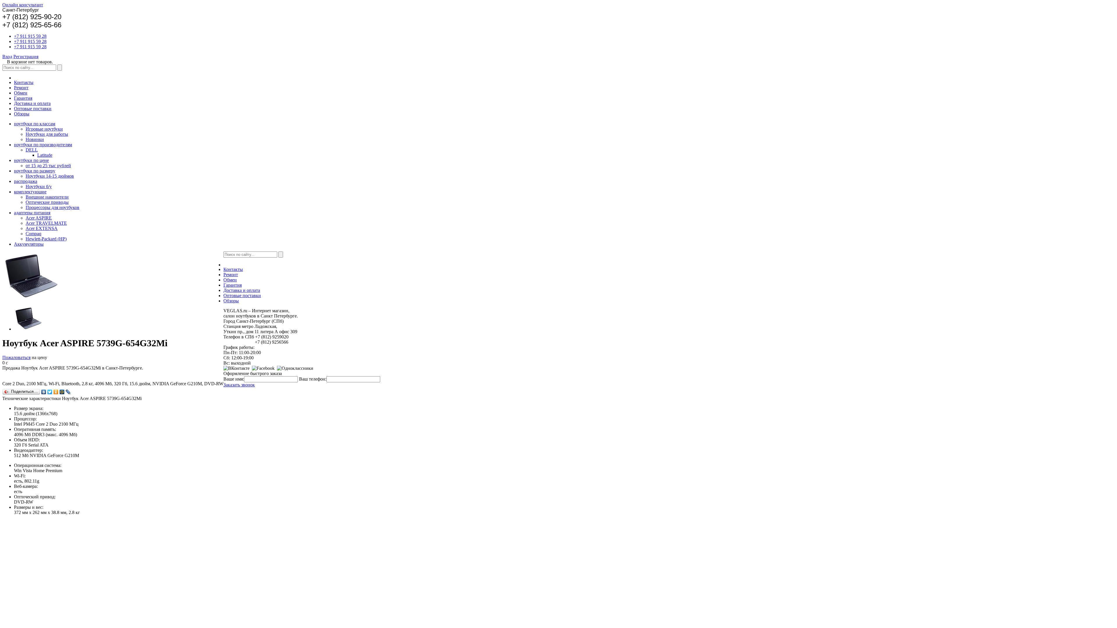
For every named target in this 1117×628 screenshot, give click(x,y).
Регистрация (25, 56)
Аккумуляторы (29, 244)
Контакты (23, 82)
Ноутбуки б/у (39, 186)
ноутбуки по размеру (34, 170)
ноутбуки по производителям (43, 144)
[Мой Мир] (62, 392)
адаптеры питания (32, 212)
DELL (32, 149)
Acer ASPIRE (39, 217)
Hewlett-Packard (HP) (46, 238)
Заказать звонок (239, 384)
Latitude (44, 155)
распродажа (25, 181)
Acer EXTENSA (42, 228)
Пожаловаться (16, 357)
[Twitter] (50, 392)
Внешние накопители (47, 197)
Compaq (33, 233)
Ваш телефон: (312, 379)
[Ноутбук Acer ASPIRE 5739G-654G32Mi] (28, 329)
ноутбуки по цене (31, 160)
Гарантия (23, 98)
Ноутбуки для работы (47, 134)
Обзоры (21, 113)
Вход (7, 56)
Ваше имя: (233, 379)
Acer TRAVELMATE (46, 223)
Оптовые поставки (32, 108)
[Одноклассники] (56, 392)
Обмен (20, 92)
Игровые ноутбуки (44, 128)
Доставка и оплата (32, 103)
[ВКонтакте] (44, 392)
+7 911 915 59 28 (30, 36)
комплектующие (30, 191)
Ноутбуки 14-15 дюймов (50, 176)
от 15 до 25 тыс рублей (48, 165)
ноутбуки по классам (34, 123)
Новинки (35, 139)
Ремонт (21, 87)
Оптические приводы (47, 202)
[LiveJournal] (68, 392)
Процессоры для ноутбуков (52, 207)
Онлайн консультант (22, 4)
